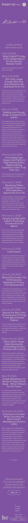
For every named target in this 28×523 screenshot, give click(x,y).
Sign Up (14, 492)
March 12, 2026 (10, 76)
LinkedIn (17, 510)
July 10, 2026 (9, 53)
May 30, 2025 (9, 376)
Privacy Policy (18, 514)
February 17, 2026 (11, 182)
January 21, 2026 (11, 309)
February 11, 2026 (11, 215)
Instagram (17, 508)
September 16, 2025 (12, 338)
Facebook (17, 506)
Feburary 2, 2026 (11, 248)
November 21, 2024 (12, 411)
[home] (8, 4)
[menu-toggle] (24, 4)
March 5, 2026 (10, 109)
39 (13, 460)
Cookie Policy (18, 516)
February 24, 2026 (12, 154)
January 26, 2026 (11, 274)
